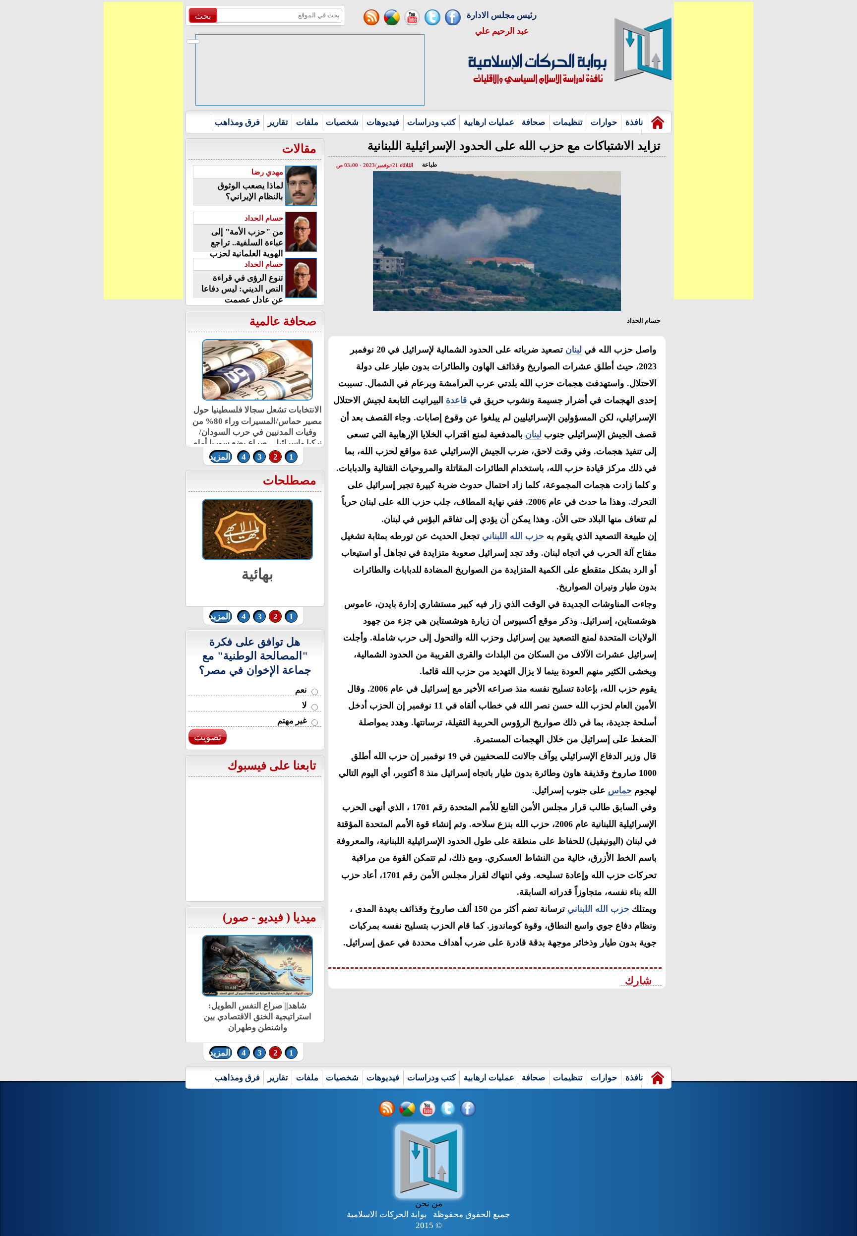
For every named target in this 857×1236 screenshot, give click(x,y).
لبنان (573, 349)
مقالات (299, 148)
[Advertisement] (143, 150)
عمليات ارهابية (489, 122)
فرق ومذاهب (237, 122)
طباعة (429, 164)
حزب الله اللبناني (513, 536)
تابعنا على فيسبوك (272, 765)
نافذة (634, 122)
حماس (620, 790)
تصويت (207, 737)
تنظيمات (568, 122)
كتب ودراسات (431, 122)
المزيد (220, 457)
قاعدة (456, 400)
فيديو (270, 917)
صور (237, 917)
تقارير (278, 122)
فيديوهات (383, 122)
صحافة (533, 122)
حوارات (604, 122)
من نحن (428, 1203)
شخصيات (342, 122)
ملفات (307, 122)
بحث (203, 16)
